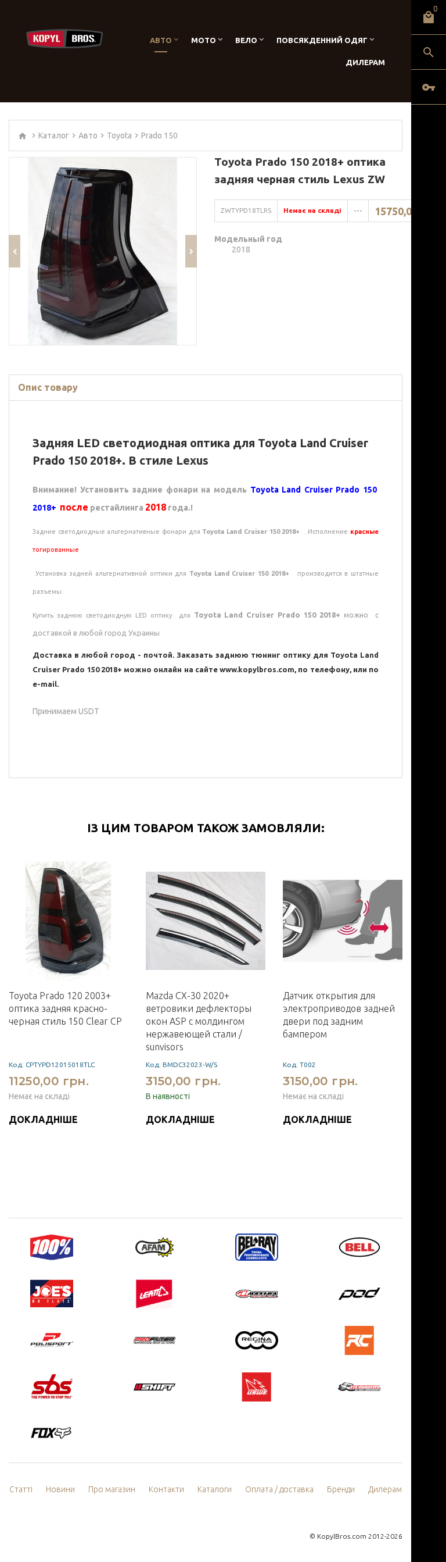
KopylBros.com (341, 1536)
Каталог (53, 135)
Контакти (166, 1489)
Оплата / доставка (279, 1489)
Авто (161, 40)
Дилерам (365, 62)
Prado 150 (159, 135)
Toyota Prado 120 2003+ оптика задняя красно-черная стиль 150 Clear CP (65, 1008)
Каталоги (214, 1489)
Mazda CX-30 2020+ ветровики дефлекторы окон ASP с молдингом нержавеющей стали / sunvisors (198, 1021)
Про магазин (111, 1489)
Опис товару (48, 387)
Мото (203, 40)
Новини (60, 1489)
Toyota (119, 135)
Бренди (341, 1489)
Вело (246, 40)
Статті (21, 1489)
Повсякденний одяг (322, 40)
